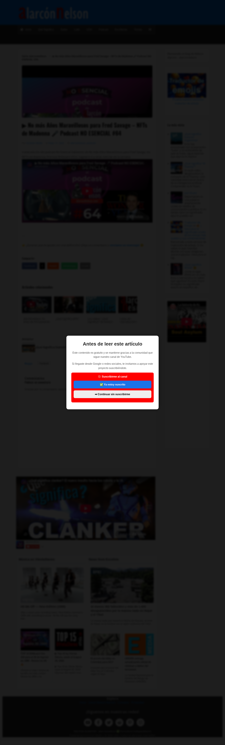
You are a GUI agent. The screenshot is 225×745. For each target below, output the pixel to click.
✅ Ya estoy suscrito (112, 384)
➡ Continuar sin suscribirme (112, 394)
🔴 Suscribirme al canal (112, 385)
